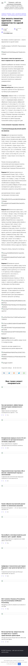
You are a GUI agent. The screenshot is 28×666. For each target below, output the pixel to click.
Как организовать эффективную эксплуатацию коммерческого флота (12, 406)
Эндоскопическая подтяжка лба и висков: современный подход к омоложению (13, 472)
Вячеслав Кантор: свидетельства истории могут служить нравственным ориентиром (12, 633)
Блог (13, 13)
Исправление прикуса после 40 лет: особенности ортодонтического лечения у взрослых (13, 439)
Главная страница (6, 13)
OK (19, 663)
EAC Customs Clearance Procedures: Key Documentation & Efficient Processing (13, 600)
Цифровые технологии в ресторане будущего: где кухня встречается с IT (13, 567)
